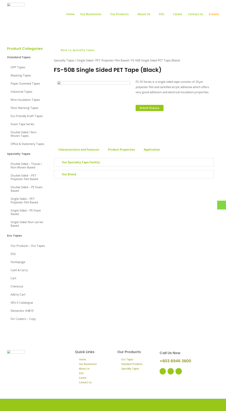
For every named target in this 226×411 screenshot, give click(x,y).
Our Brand (69, 174)
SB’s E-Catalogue (22, 303)
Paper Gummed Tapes (25, 83)
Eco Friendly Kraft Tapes (27, 116)
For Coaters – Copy (23, 319)
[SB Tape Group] (16, 14)
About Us (144, 14)
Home (70, 14)
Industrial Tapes (21, 92)
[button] (76, 50)
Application (152, 149)
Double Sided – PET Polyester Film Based (24, 177)
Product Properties (121, 149)
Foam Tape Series (22, 124)
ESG (161, 14)
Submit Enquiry (149, 107)
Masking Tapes (21, 75)
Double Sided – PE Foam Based (26, 189)
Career (177, 14)
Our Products (119, 14)
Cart (13, 278)
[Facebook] (163, 371)
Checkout (17, 286)
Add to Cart (18, 294)
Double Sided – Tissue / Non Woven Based (26, 165)
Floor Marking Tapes (24, 108)
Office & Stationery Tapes (27, 144)
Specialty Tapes (18, 154)
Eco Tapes (14, 236)
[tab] (79, 149)
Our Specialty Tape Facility (81, 162)
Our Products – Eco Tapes (28, 246)
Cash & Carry (19, 270)
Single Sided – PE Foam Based (26, 212)
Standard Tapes (19, 57)
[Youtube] (171, 371)
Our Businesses (90, 14)
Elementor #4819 (22, 311)
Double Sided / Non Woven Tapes (23, 134)
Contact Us (195, 14)
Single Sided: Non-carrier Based (27, 224)
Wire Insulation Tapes (25, 100)
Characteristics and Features (78, 149)
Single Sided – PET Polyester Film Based (24, 200)
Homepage (18, 262)
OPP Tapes (18, 67)
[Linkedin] (179, 371)
